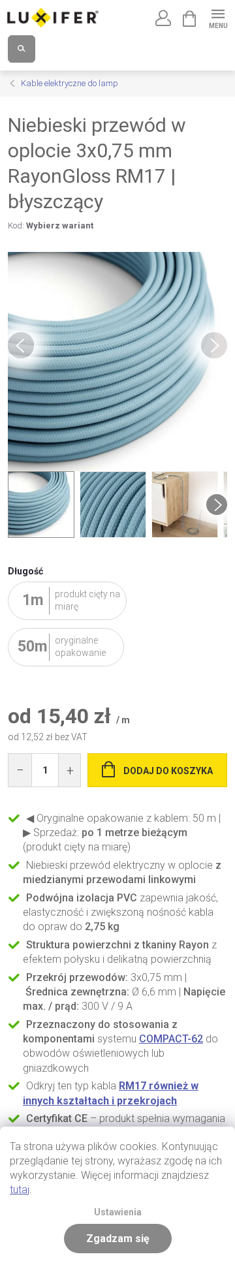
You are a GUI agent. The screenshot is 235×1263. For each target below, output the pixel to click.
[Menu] (217, 17)
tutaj (19, 1189)
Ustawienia (118, 1212)
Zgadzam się (117, 1238)
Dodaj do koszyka (168, 771)
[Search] (21, 49)
